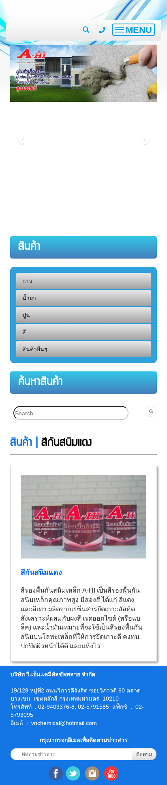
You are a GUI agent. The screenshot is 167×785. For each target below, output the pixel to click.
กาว (27, 281)
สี (24, 332)
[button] (21, 136)
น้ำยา (29, 298)
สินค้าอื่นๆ (34, 349)
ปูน (26, 315)
